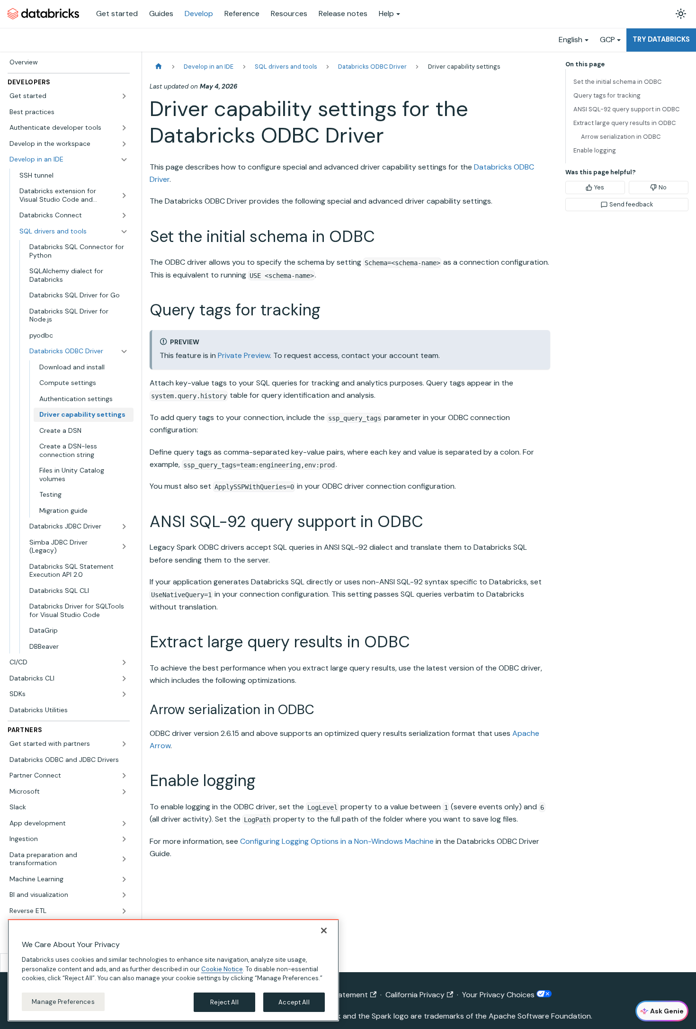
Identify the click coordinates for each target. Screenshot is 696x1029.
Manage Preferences (63, 1001)
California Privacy (415, 995)
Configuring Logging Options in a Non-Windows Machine (337, 841)
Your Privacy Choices (499, 995)
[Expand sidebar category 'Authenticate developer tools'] (124, 128)
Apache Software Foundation (540, 1016)
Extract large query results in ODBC (624, 123)
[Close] (323, 930)
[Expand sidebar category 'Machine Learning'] (124, 879)
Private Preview (244, 355)
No (663, 187)
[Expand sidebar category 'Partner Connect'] (124, 776)
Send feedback (631, 204)
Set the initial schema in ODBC (617, 82)
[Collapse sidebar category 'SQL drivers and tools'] (124, 231)
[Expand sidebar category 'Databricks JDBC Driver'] (124, 526)
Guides (161, 13)
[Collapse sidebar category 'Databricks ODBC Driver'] (124, 351)
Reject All (224, 1002)
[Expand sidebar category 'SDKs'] (124, 694)
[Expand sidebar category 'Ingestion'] (124, 839)
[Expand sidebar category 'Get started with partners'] (124, 744)
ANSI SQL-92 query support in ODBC (626, 109)
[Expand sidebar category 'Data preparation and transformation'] (124, 859)
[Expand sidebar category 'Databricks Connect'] (124, 215)
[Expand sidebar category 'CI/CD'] (124, 662)
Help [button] (386, 13)
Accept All (293, 1002)
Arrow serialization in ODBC (620, 137)
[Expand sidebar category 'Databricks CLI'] (124, 678)
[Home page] (159, 66)
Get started (117, 13)
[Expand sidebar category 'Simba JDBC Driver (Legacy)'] (124, 547)
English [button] (570, 40)
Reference (241, 13)
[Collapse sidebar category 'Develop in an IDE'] (124, 159)
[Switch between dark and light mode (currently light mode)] (680, 13)
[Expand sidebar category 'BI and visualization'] (124, 895)
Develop (199, 13)
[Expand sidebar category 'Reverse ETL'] (124, 911)
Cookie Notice (222, 969)
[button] (69, 96)
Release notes (343, 13)
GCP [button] (607, 40)
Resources (289, 13)
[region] (173, 970)
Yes (599, 187)
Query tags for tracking (607, 95)
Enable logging (594, 150)
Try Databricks (661, 39)
